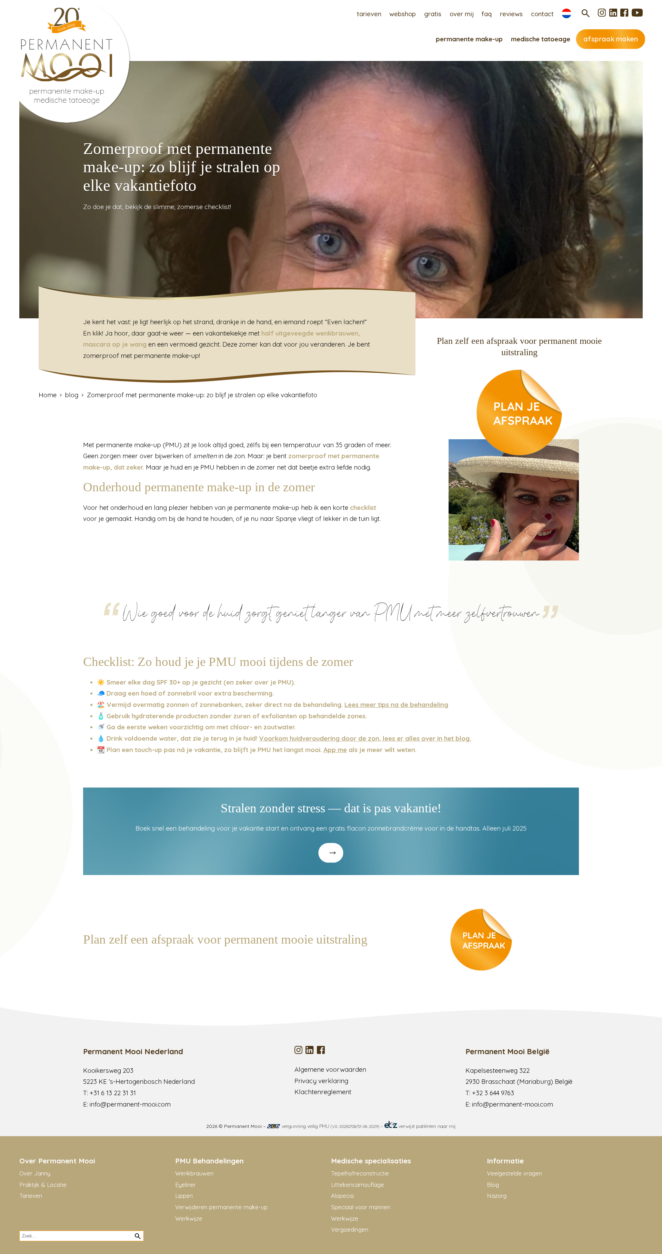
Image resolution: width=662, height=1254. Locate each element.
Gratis (432, 14)
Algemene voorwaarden (330, 1069)
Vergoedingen (349, 1229)
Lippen (184, 1195)
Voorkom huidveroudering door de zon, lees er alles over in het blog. (365, 738)
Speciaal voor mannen (360, 1207)
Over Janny (34, 1173)
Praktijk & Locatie (43, 1184)
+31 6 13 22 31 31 (113, 1093)
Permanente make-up (469, 39)
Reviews (511, 14)
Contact (542, 14)
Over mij (462, 14)
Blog (493, 1184)
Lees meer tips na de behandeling (396, 704)
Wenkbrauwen (194, 1173)
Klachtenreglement (322, 1092)
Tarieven (369, 14)
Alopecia (342, 1195)
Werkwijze (188, 1218)
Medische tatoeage (540, 39)
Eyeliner (185, 1184)
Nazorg (496, 1195)
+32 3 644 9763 (493, 1093)
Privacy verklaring (321, 1081)
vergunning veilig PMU (329, 1126)
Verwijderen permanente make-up (221, 1207)
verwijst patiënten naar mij (426, 1126)
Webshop (402, 14)
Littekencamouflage (357, 1184)
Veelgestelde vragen (514, 1173)
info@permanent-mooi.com (130, 1104)
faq (487, 14)
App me (335, 750)
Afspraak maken (610, 39)
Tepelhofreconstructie (360, 1173)
